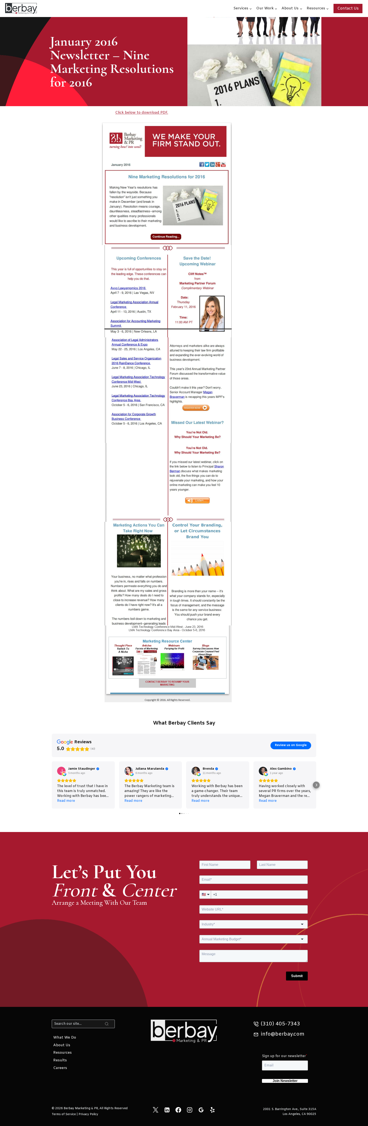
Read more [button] (66, 801)
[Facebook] (178, 1109)
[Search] (107, 1024)
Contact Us (348, 8)
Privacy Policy (88, 1114)
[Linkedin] (166, 1109)
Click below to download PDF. (141, 112)
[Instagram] (189, 1109)
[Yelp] (212, 1109)
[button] (51, 785)
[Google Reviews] (201, 1109)
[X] (155, 1109)
